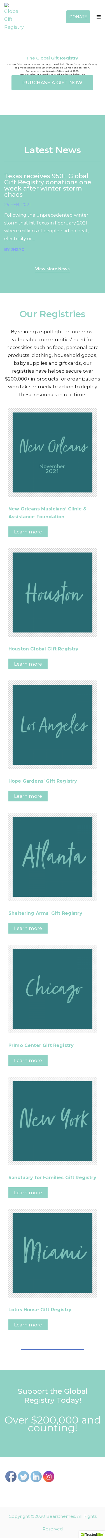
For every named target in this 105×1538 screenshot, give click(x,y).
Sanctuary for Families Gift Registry (52, 1177)
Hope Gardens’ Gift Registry (42, 781)
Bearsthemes (60, 1516)
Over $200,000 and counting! (52, 1424)
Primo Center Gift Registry (41, 1045)
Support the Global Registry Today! (53, 1396)
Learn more (28, 532)
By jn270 (14, 249)
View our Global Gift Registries (52, 1345)
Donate (78, 16)
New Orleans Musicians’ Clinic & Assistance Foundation (47, 512)
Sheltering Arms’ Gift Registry (45, 913)
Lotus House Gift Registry (39, 1309)
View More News (52, 268)
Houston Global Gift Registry (43, 649)
